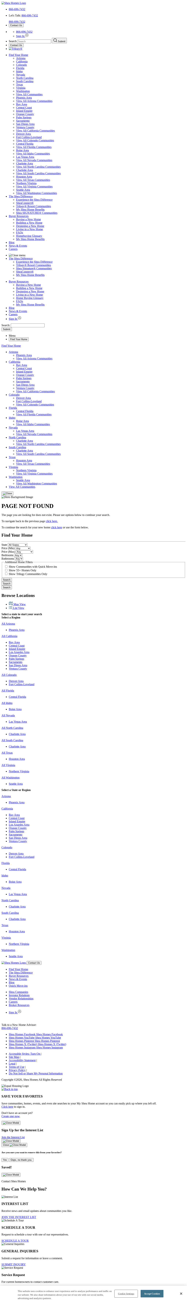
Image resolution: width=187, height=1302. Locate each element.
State (4, 544)
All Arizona (8, 623)
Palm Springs (23, 117)
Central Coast (24, 107)
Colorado (21, 64)
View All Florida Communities (33, 147)
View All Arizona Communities (34, 101)
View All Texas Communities (33, 179)
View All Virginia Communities (34, 186)
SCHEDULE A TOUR (15, 1240)
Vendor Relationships (21, 998)
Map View (19, 604)
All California (9, 636)
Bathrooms (7, 558)
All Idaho (6, 703)
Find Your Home (18, 54)
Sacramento (23, 120)
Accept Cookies (152, 1293)
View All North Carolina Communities (38, 166)
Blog (11, 242)
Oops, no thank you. (21, 1160)
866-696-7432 (17, 9)
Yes (5, 1160)
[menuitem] (101, 199)
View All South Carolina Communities (38, 173)
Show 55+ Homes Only (22, 570)
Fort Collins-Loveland (29, 137)
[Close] (7, 493)
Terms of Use (16, 1066)
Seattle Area (23, 189)
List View (18, 608)
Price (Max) (8, 551)
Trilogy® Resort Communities (33, 206)
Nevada (20, 74)
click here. (52, 521)
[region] (93, 1294)
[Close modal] (10, 1123)
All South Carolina (12, 740)
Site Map (14, 1057)
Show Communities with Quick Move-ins (33, 566)
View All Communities (29, 94)
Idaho (19, 71)
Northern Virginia (26, 183)
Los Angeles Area (19, 652)
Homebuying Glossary (29, 235)
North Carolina (24, 78)
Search (6, 579)
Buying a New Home (28, 219)
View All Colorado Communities (35, 140)
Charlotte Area (24, 163)
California (22, 61)
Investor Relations (19, 995)
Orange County (25, 114)
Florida (20, 68)
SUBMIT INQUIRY (13, 1264)
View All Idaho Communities (33, 153)
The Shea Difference (21, 196)
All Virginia (8, 765)
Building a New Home (29, 222)
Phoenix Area (24, 97)
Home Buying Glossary (29, 298)
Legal (12, 1063)
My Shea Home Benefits (30, 209)
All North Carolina (12, 727)
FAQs (19, 232)
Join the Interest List (13, 1137)
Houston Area (24, 176)
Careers (13, 249)
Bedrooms (7, 555)
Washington (23, 91)
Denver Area (23, 133)
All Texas (7, 752)
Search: (6, 325)
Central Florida (24, 143)
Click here (7, 1106)
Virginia (20, 87)
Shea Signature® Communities (34, 268)
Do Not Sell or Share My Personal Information (36, 1073)
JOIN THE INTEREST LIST (18, 1217)
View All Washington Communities (36, 193)
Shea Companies (18, 991)
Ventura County (25, 127)
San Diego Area (25, 124)
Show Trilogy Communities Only (28, 574)
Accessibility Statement (22, 1060)
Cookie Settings (126, 1293)
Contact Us (16, 25)
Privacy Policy (17, 1070)
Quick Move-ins (18, 985)
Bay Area (21, 104)
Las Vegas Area (25, 156)
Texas (19, 84)
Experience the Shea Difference (34, 199)
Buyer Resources (18, 216)
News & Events (18, 245)
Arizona (20, 58)
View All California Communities (35, 130)
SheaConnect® (25, 203)
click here (56, 527)
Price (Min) (8, 548)
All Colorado (9, 674)
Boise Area (22, 150)
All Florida (7, 690)
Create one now (10, 1116)
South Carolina (24, 81)
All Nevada (8, 715)
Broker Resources (19, 1005)
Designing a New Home (30, 226)
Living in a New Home (29, 229)
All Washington (10, 777)
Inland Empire (24, 110)
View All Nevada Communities (34, 160)
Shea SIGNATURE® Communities (36, 212)
